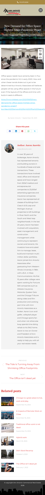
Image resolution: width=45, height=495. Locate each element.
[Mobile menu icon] (41, 10)
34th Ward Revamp (24, 450)
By (14, 118)
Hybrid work (21, 437)
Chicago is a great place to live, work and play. (29, 399)
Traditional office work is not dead (28, 426)
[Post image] (7, 401)
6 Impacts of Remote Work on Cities (29, 412)
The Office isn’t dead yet (26, 464)
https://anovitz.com (24, 149)
